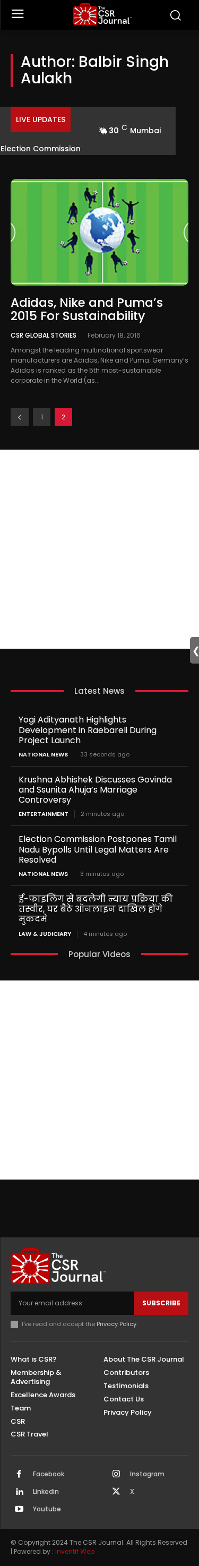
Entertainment (43, 814)
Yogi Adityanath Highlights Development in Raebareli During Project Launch (88, 729)
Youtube (47, 1509)
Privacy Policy (116, 1324)
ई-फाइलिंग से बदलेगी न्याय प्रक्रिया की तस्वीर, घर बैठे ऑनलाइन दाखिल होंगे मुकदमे (96, 909)
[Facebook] (19, 1474)
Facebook (48, 1474)
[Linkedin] (19, 1492)
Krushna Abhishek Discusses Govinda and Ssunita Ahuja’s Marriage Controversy (95, 789)
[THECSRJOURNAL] (102, 14)
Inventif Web (74, 1551)
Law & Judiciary (45, 934)
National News (43, 755)
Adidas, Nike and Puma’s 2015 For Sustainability (87, 309)
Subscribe (161, 1302)
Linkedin (46, 1491)
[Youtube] (19, 1509)
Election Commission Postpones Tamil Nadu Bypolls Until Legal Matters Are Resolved (98, 849)
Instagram (147, 1474)
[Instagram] (116, 1474)
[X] (116, 1492)
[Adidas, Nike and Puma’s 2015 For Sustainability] (99, 232)
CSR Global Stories (43, 335)
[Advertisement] (99, 549)
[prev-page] (20, 417)
